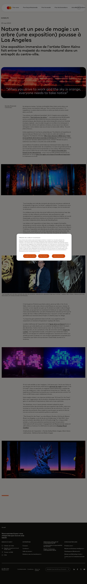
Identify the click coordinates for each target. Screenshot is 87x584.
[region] (44, 247)
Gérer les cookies (58, 256)
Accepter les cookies (30, 256)
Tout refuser (43, 256)
